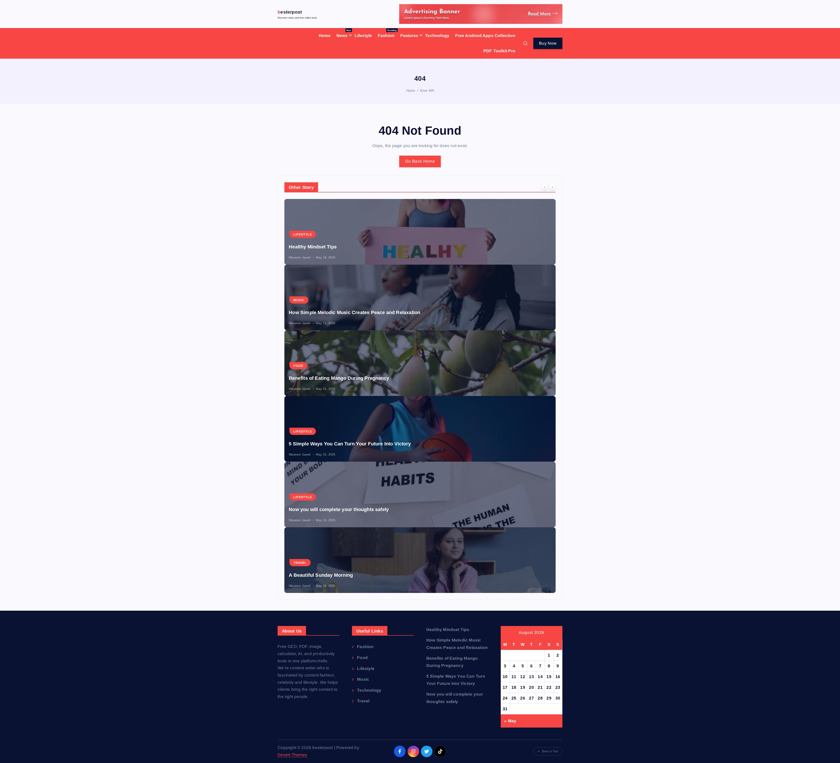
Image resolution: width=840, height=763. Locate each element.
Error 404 (427, 90)
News (343, 33)
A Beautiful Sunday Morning (321, 575)
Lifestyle (363, 35)
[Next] (552, 187)
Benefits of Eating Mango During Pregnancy (339, 378)
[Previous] (544, 187)
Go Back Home (420, 161)
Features (409, 35)
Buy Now (548, 43)
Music (298, 300)
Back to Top (550, 751)
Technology (437, 35)
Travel (300, 562)
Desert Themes (292, 754)
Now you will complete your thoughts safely (339, 509)
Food (298, 365)
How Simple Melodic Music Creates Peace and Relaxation (354, 312)
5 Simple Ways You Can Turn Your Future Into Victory (350, 444)
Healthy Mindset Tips (313, 247)
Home (325, 35)
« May (510, 721)
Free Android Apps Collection (485, 35)
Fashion (387, 33)
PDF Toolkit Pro (499, 51)
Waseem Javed (299, 257)
